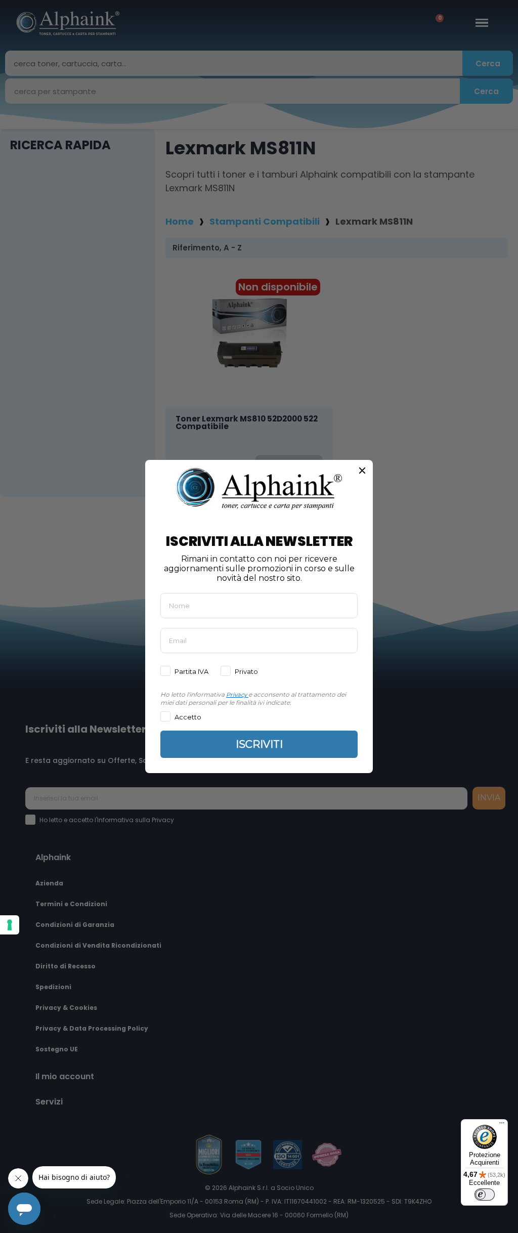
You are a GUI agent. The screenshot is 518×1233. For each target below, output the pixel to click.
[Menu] (502, 1125)
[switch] (484, 1194)
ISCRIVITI (259, 744)
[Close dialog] (362, 470)
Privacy (236, 694)
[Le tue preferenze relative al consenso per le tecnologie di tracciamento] (9, 924)
